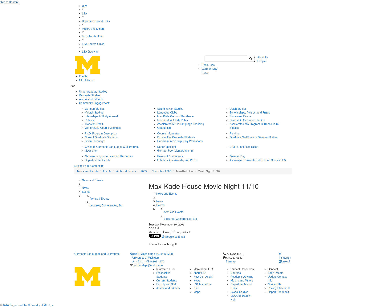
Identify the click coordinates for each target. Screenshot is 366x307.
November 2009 (161, 171)
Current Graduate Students (101, 137)
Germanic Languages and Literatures (97, 254)
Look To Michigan (92, 36)
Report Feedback (278, 292)
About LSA (199, 273)
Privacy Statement (279, 288)
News (205, 72)
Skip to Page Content (87, 166)
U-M (84, 6)
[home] (102, 166)
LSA (84, 13)
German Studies (94, 108)
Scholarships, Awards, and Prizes (250, 112)
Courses (236, 273)
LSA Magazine (202, 284)
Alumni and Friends (91, 99)
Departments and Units (96, 21)
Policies (89, 120)
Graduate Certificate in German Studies (253, 137)
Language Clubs (167, 112)
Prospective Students (163, 274)
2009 (144, 171)
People (261, 61)
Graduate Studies (89, 95)
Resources (208, 65)
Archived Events (126, 171)
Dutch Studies (238, 108)
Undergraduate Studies (93, 91)
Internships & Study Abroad (101, 116)
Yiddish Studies (94, 112)
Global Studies (239, 292)
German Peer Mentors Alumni (175, 150)
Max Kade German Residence (175, 116)
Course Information (169, 133)
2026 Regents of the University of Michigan (29, 305)
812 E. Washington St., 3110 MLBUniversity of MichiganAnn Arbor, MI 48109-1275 (152, 257)
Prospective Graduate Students (176, 137)
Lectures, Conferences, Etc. (106, 205)
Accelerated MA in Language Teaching (180, 124)
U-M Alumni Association (244, 147)
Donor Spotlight (166, 147)
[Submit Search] (250, 58)
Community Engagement (94, 103)
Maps (196, 292)
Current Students (166, 280)
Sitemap (231, 261)
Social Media (275, 273)
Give (196, 288)
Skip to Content (9, 2)
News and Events (87, 171)
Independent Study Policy (172, 120)
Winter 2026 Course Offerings (103, 128)
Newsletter (91, 150)
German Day (209, 68)
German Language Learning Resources (109, 156)
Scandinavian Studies (170, 108)
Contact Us (274, 284)
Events (83, 76)
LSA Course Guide (93, 44)
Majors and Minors (93, 28)
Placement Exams (240, 116)
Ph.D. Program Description (101, 133)
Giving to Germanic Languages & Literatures (112, 147)
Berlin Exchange (94, 141)
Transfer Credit (94, 124)
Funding (235, 133)
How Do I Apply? (203, 276)
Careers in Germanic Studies (247, 120)
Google (169, 236)
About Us (262, 57)
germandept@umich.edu (148, 265)
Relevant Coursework (170, 156)
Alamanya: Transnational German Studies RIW (258, 160)
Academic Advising (242, 276)
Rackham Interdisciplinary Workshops (180, 141)
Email (181, 236)
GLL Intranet (86, 80)
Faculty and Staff (166, 284)
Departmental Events (97, 160)
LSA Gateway (90, 51)
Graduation (164, 128)
